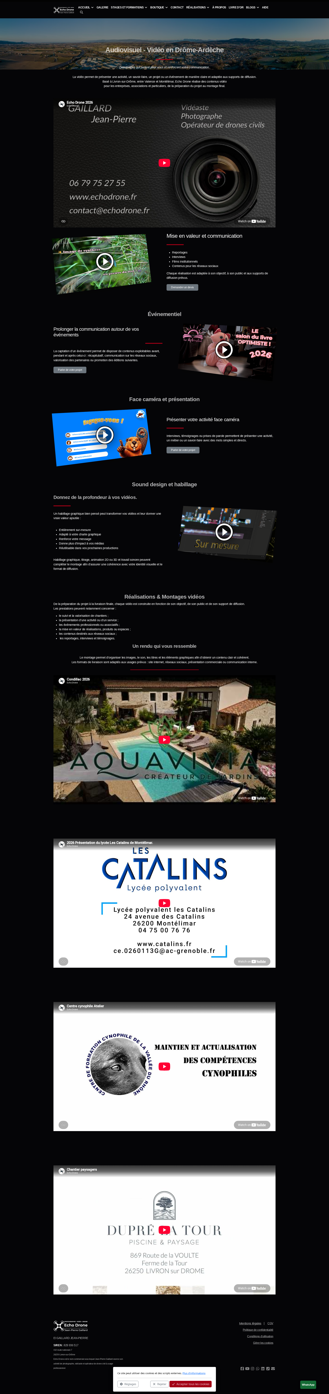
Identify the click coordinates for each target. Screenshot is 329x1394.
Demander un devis (182, 287)
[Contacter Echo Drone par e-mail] (273, 1368)
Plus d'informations (193, 1373)
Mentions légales (250, 1323)
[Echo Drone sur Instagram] (252, 1368)
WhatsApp (308, 1384)
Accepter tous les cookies (192, 1384)
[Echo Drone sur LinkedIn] (262, 1368)
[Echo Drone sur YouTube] (247, 1368)
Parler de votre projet (70, 369)
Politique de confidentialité (258, 1329)
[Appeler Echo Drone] (267, 1368)
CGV (270, 1323)
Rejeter (162, 1384)
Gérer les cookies (263, 1342)
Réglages (130, 1384)
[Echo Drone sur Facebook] (242, 1368)
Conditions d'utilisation (260, 1336)
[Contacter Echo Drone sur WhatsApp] (257, 1368)
